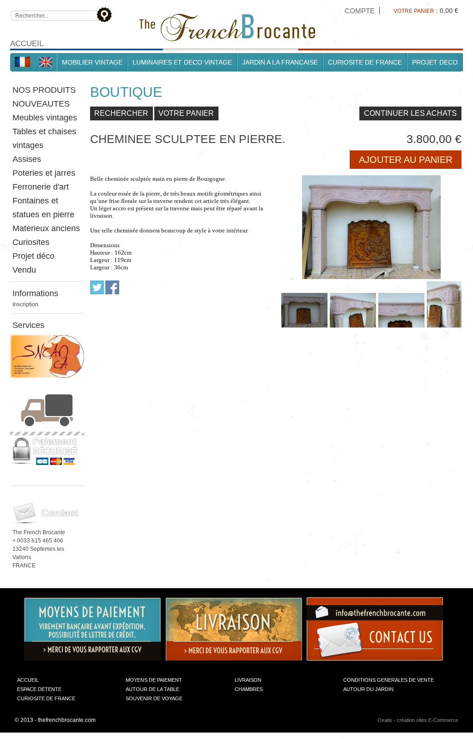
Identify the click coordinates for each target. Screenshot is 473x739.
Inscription (25, 304)
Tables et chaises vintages (44, 138)
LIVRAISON (248, 680)
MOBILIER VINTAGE (92, 62)
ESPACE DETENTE (39, 689)
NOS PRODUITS (44, 90)
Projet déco (33, 256)
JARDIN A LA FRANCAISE (280, 62)
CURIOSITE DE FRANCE (365, 62)
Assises (26, 159)
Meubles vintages (44, 117)
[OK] (104, 14)
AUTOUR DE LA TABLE (152, 689)
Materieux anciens (46, 228)
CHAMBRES (249, 689)
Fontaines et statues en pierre (43, 207)
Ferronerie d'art (40, 186)
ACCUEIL (28, 680)
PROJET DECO (435, 62)
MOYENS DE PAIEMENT (154, 680)
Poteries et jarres (43, 173)
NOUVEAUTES (41, 103)
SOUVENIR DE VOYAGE (154, 698)
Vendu (24, 269)
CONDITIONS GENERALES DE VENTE (388, 680)
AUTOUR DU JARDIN (368, 689)
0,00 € (449, 10)
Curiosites (30, 242)
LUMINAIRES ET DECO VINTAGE (182, 62)
